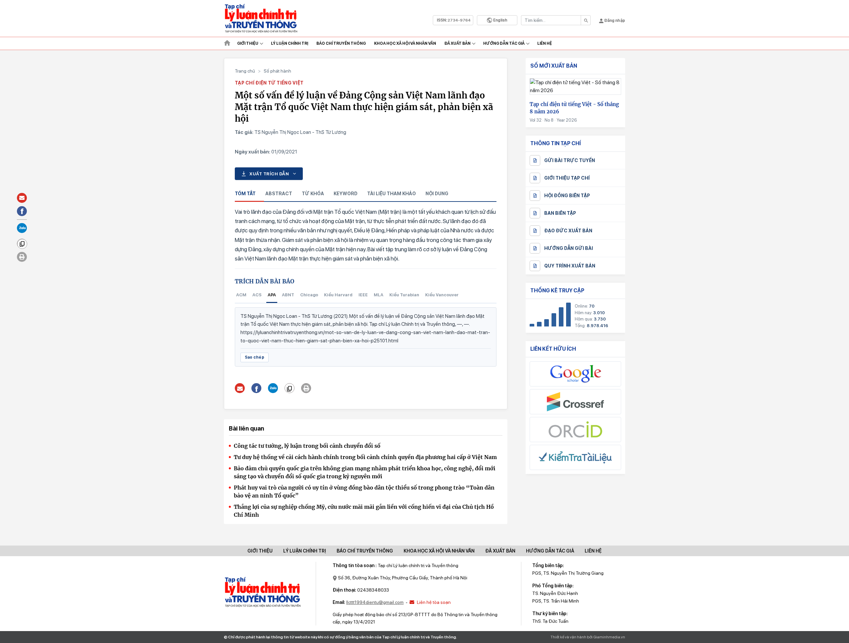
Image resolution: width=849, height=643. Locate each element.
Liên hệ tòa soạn (433, 602)
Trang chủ (245, 71)
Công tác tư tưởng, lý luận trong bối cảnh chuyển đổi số (307, 445)
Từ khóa (313, 193)
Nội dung (436, 193)
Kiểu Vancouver (442, 294)
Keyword (346, 193)
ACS (257, 294)
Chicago (309, 294)
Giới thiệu (247, 43)
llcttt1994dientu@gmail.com (375, 602)
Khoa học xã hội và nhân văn (405, 43)
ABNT (288, 294)
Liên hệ (544, 43)
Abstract (278, 193)
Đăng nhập (614, 20)
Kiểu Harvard (338, 294)
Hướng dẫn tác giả (504, 43)
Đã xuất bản (457, 43)
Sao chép (254, 357)
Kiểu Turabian (404, 294)
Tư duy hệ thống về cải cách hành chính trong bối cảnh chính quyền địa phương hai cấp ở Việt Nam (365, 457)
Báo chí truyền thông (365, 551)
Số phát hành (277, 71)
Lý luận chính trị (289, 43)
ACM (241, 294)
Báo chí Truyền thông (341, 43)
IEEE (363, 294)
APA (272, 294)
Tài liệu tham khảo (391, 193)
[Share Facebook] (256, 388)
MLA (378, 294)
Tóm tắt (245, 193)
